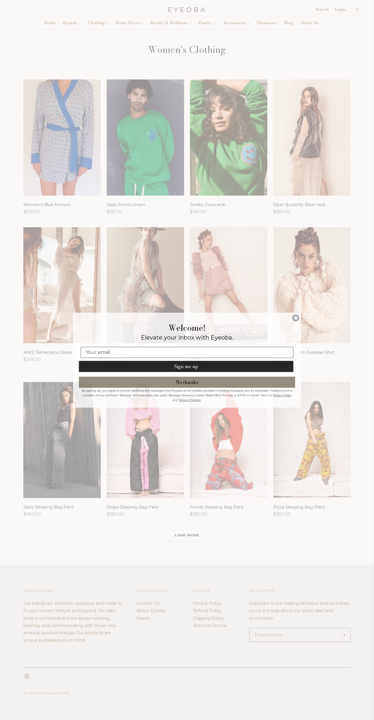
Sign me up (186, 366)
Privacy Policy (282, 395)
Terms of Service (190, 400)
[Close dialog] (296, 318)
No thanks (187, 382)
